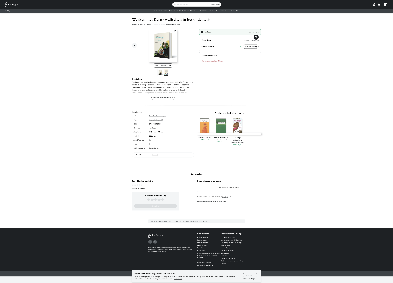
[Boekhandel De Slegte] (11, 4)
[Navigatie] (385, 4)
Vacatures (224, 256)
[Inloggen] (374, 4)
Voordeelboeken (184, 11)
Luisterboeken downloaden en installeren (207, 256)
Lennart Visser (145, 24)
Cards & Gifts (234, 11)
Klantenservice (203, 234)
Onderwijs (155, 155)
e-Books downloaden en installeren (208, 253)
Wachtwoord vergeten (204, 262)
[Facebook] (150, 241)
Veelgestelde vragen (160, 251)
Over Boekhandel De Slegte (231, 234)
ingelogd (225, 197)
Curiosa (211, 11)
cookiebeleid (178, 279)
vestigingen (151, 249)
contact (154, 247)
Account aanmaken (203, 260)
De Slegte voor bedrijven (205, 265)
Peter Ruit (135, 24)
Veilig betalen (225, 245)
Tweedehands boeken (160, 11)
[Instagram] (155, 241)
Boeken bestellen (202, 237)
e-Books (217, 11)
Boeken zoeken (202, 240)
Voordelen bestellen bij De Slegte (231, 240)
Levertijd (200, 248)
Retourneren (201, 250)
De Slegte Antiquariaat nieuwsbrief (232, 261)
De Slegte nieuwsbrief (228, 258)
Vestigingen (225, 253)
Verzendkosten (226, 248)
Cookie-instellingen (249, 278)
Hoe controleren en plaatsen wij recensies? (211, 201)
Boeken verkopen (203, 242)
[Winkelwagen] (379, 4)
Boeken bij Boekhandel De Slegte (231, 242)
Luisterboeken (225, 11)
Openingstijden (202, 245)
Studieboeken (194, 11)
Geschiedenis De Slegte (228, 237)
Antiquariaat (203, 11)
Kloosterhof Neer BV (156, 120)
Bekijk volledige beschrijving (162, 97)
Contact (223, 263)
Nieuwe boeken (173, 11)
